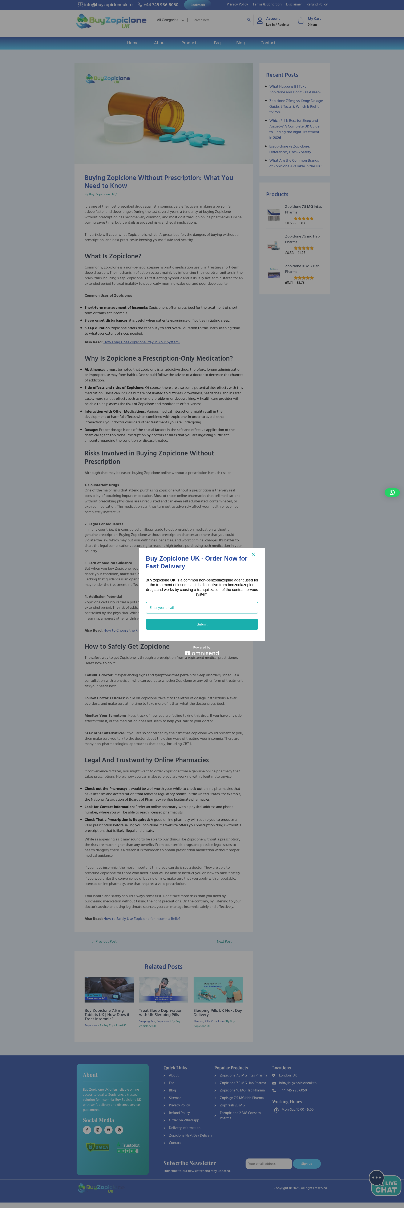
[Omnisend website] (202, 650)
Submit (202, 624)
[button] (392, 492)
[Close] (253, 554)
